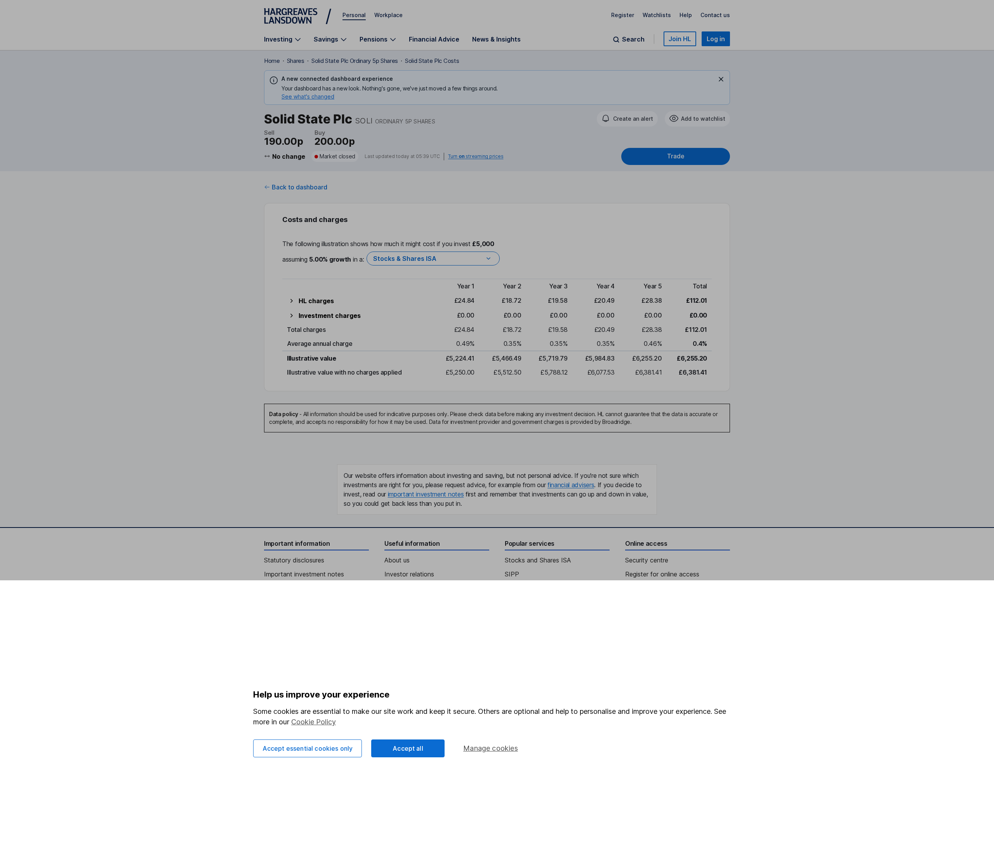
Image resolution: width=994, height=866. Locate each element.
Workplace (388, 15)
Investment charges (330, 315)
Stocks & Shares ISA (404, 258)
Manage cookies (490, 748)
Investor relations (409, 574)
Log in (716, 39)
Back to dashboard (299, 187)
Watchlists (657, 15)
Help (685, 15)
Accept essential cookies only (307, 748)
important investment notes (426, 494)
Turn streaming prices (475, 156)
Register (622, 15)
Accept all (408, 748)
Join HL (680, 39)
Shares (295, 60)
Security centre (646, 560)
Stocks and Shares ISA (538, 560)
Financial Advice (434, 39)
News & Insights (496, 39)
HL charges (316, 301)
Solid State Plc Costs (432, 60)
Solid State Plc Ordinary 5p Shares (354, 60)
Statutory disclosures (294, 560)
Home (272, 60)
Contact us (715, 15)
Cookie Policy (313, 722)
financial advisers (570, 485)
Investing (278, 39)
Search (633, 39)
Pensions (374, 39)
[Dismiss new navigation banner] (721, 79)
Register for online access (662, 574)
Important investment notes (304, 574)
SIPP (512, 574)
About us (397, 560)
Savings (326, 39)
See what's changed (308, 96)
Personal (354, 15)
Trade (675, 156)
